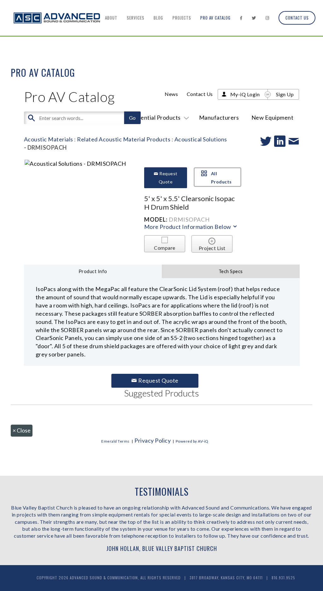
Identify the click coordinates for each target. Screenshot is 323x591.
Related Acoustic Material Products (123, 139)
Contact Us (297, 18)
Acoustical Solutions (200, 139)
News (171, 94)
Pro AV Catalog (215, 18)
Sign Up (285, 94)
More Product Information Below (188, 226)
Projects (182, 18)
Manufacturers (219, 117)
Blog (158, 18)
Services (135, 18)
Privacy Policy (152, 440)
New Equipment (272, 117)
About (111, 18)
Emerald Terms (115, 441)
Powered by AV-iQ (192, 441)
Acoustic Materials (48, 139)
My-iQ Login (245, 94)
